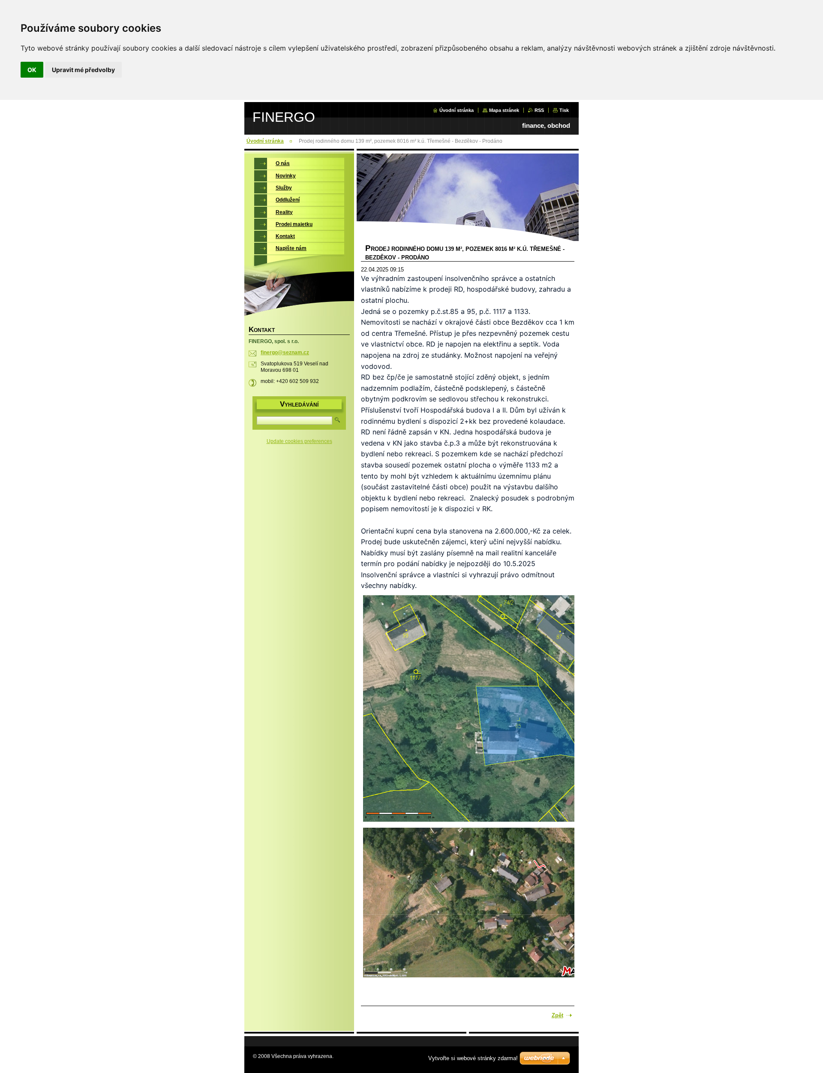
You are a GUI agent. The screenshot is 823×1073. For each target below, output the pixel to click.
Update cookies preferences (299, 441)
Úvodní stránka (456, 110)
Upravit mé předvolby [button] (83, 69)
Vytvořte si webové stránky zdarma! (473, 1058)
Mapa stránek (504, 110)
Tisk (564, 110)
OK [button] (31, 69)
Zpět (557, 1015)
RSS (539, 110)
